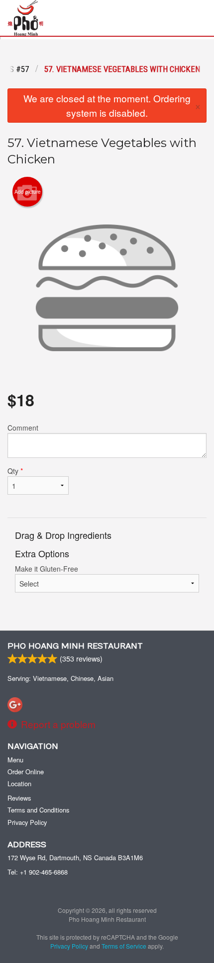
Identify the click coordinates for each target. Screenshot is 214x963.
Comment (22, 428)
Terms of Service (124, 946)
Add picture (27, 191)
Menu (15, 759)
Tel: (37, 872)
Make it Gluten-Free (46, 569)
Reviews (19, 798)
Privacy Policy (27, 822)
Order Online (25, 771)
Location (19, 783)
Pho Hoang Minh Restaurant (75, 646)
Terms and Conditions (38, 810)
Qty (15, 471)
